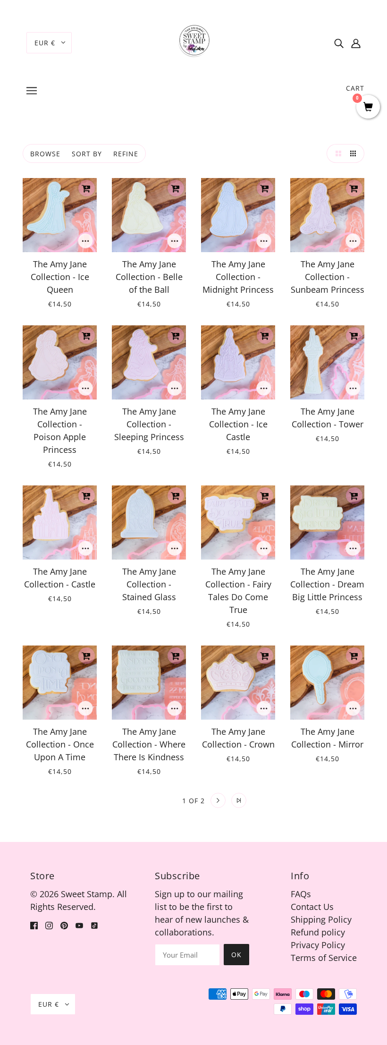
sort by (87, 153)
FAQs (301, 894)
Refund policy (318, 932)
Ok (236, 954)
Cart (355, 88)
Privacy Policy (318, 945)
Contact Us (312, 906)
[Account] (355, 43)
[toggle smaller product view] (354, 153)
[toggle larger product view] (336, 153)
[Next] (218, 800)
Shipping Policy (321, 919)
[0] (368, 107)
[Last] (238, 800)
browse (45, 153)
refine (125, 153)
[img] (338, 43)
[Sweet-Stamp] (193, 41)
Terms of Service (324, 957)
